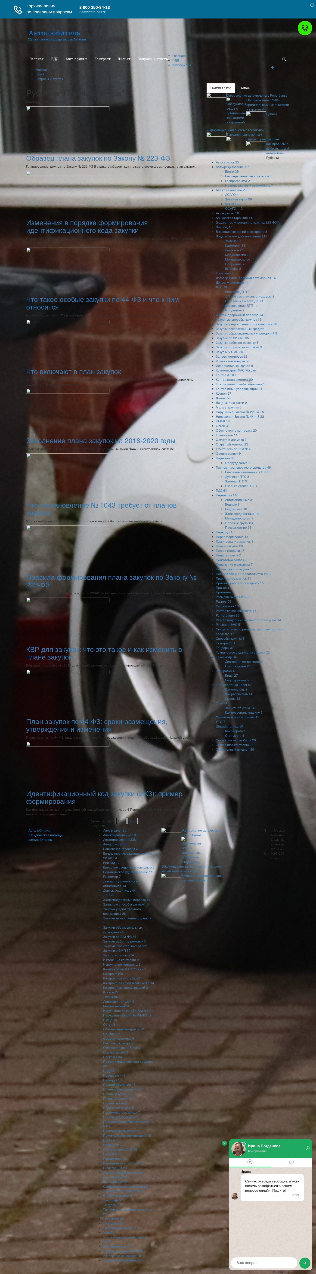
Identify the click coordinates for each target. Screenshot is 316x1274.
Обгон (223, 425)
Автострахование (232, 189)
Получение (235, 263)
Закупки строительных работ (239, 347)
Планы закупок (229, 545)
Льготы (232, 698)
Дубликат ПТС (237, 476)
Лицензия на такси (231, 402)
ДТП (221, 287)
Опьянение (227, 435)
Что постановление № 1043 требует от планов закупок (101, 508)
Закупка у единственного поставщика (246, 324)
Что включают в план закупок (73, 371)
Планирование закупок (234, 541)
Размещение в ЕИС (233, 596)
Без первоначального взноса (248, 176)
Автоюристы (76, 59)
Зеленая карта (238, 199)
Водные (232, 504)
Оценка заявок (228, 453)
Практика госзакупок (233, 578)
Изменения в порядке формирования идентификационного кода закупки (87, 226)
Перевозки (227, 495)
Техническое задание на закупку (243, 652)
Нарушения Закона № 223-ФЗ (240, 411)
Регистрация (227, 615)
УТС (220, 721)
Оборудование (237, 462)
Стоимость (234, 735)
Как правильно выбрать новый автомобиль (277, 148)
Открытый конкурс (232, 444)
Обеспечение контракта (236, 430)
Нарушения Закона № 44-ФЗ (240, 416)
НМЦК (223, 421)
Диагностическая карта (244, 661)
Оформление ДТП (241, 305)
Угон (221, 703)
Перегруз (225, 532)
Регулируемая (237, 680)
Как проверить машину (244, 712)
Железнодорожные (242, 513)
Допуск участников (232, 282)
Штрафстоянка (229, 726)
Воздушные (236, 509)
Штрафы (233, 268)
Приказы (224, 587)
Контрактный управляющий (239, 388)
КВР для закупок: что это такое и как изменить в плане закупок (104, 653)
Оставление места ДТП (244, 300)
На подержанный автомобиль (249, 185)
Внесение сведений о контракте (241, 231)
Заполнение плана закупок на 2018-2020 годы (101, 440)
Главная (37, 59)
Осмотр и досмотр (231, 439)
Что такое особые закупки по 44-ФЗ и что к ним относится (102, 303)
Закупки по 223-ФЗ (232, 337)
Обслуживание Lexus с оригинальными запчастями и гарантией (267, 104)
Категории (235, 245)
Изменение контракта (233, 361)
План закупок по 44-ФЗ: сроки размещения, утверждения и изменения (96, 725)
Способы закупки (230, 638)
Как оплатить (236, 689)
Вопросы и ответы (153, 59)
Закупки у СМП (229, 351)
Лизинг (124, 59)
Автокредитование (233, 166)
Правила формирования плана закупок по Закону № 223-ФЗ (111, 580)
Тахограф (225, 643)
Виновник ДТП (237, 291)
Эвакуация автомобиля (236, 740)
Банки (232, 171)
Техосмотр (226, 656)
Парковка (225, 458)
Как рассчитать (238, 693)
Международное (240, 259)
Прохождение (238, 666)
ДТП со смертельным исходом (249, 296)
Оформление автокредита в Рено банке (256, 95)
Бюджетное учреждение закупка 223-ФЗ (247, 222)
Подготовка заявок (231, 559)
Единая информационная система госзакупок (201, 877)
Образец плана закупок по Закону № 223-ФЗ (98, 158)
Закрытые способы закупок (238, 319)
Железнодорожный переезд (239, 314)
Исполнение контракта (234, 365)
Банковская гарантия (234, 217)
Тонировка (226, 670)
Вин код (224, 226)
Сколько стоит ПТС (241, 485)
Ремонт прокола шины (263, 139)
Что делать (235, 310)
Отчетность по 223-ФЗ (234, 448)
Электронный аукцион (235, 749)
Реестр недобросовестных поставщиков (248, 619)
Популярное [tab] (221, 88)
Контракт (102, 59)
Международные (239, 518)
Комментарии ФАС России (237, 370)
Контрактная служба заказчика (241, 384)
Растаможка (227, 606)
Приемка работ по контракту (240, 582)
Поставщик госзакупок (234, 569)
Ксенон (223, 393)
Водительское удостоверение (241, 236)
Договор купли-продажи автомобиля (246, 277)
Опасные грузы (239, 522)
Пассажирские (238, 527)
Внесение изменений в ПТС (247, 472)
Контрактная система (234, 379)
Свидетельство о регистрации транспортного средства (126, 1188)
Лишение (234, 250)
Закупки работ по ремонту (237, 342)
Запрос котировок (231, 356)
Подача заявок (228, 555)
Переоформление (232, 536)
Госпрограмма (237, 180)
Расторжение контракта (236, 610)
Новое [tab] (244, 88)
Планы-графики (230, 550)
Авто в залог (227, 162)
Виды (231, 675)
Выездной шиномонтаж (244, 134)
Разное (223, 601)
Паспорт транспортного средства (243, 467)
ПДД (55, 59)
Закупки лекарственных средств (242, 328)
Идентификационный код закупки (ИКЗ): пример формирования (104, 797)
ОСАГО (234, 208)
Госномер (224, 273)
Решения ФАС (228, 624)
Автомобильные (238, 499)
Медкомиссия (238, 254)
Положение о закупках (234, 564)
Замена (233, 240)
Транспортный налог (234, 684)
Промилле (225, 592)
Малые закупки (229, 407)
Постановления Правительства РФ (243, 573)
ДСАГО (232, 194)
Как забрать (236, 730)
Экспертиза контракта (235, 744)
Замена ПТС (236, 481)
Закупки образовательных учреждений (246, 333)
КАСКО (232, 203)
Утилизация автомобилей (237, 717)
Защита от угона (240, 707)
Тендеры (225, 647)
